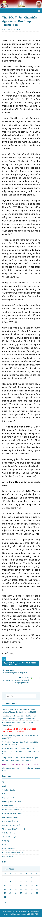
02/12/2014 (8, 30)
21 (26, 889)
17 (5, 889)
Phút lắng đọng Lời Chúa (11, 802)
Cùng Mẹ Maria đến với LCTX (13, 813)
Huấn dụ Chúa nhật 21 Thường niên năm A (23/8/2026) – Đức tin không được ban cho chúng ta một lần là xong (20, 751)
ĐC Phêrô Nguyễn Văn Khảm (13, 809)
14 (26, 885)
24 (5, 893)
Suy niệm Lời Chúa (9, 798)
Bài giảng (5, 841)
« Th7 (4, 903)
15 (32, 885)
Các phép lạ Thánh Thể (11, 825)
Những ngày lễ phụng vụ (11, 821)
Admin (17, 30)
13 (21, 885)
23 (37, 889)
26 (16, 893)
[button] (38, 11)
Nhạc (4, 845)
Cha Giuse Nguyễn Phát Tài (12, 852)
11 (10, 885)
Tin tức (4, 782)
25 (10, 893)
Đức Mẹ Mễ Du (8, 856)
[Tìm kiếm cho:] (21, 696)
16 (37, 885)
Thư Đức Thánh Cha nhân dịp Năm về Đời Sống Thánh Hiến (20, 663)
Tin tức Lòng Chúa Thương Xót (13, 829)
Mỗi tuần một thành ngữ (11, 817)
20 (21, 889)
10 (5, 885)
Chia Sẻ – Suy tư (8, 790)
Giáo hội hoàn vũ (8, 806)
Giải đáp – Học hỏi (9, 833)
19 (16, 889)
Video (4, 794)
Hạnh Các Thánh (8, 848)
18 (10, 889)
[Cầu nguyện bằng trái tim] (21, 7)
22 (32, 889)
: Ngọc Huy (25, 912)
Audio (4, 786)
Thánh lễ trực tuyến (9, 837)
